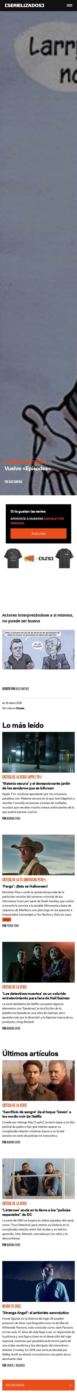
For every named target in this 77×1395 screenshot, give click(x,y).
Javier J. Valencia (16, 1366)
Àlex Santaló (15, 482)
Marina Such (13, 819)
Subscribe (39, 533)
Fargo (7, 919)
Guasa (20, 708)
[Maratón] (38, 560)
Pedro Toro (13, 926)
